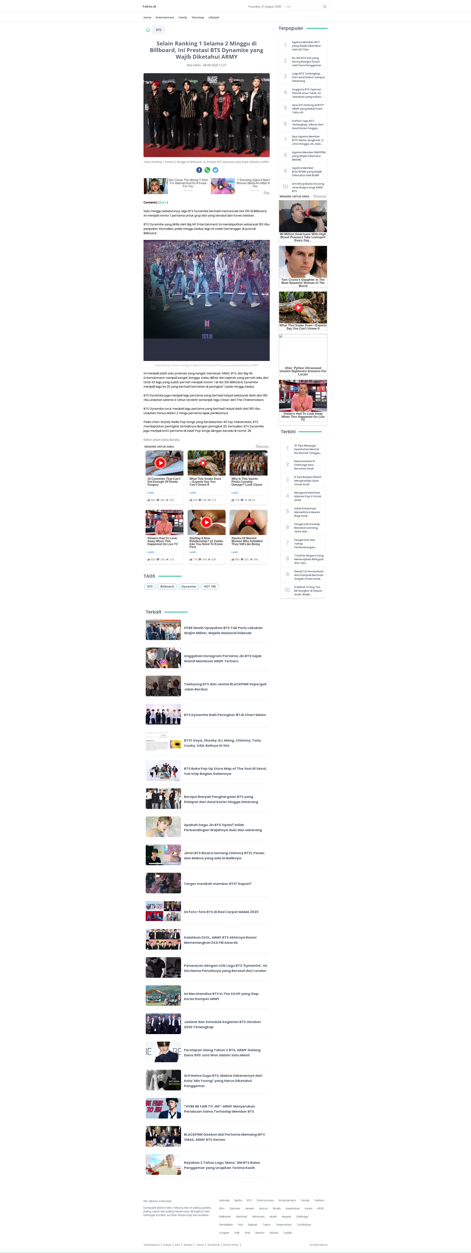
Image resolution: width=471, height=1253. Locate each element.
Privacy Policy (230, 1244)
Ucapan (224, 1233)
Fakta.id (149, 6)
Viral (247, 1233)
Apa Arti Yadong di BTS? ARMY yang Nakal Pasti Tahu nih (308, 108)
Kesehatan (293, 1208)
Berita (238, 1200)
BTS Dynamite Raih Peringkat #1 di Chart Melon (225, 715)
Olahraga (302, 1216)
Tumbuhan (304, 1225)
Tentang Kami (152, 1244)
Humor (263, 1208)
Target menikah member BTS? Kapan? (218, 883)
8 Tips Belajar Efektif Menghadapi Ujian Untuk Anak (307, 480)
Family (183, 17)
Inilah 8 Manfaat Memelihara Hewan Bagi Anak (307, 512)
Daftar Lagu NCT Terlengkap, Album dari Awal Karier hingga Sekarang (307, 124)
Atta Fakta (194, 65)
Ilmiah (277, 1208)
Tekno (267, 1225)
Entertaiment (287, 1200)
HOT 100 (210, 586)
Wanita (259, 1233)
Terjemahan (284, 1225)
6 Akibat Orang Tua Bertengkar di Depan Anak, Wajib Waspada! (308, 590)
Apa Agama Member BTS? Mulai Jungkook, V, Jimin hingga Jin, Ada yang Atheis (308, 140)
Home (147, 17)
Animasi (224, 1200)
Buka (162, 202)
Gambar (235, 1208)
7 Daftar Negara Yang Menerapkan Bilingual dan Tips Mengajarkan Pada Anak (309, 559)
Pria (240, 1225)
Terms (200, 1244)
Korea (308, 1208)
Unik (237, 1233)
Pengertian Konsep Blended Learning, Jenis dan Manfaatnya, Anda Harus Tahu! (307, 527)
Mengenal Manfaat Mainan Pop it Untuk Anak (307, 496)
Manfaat (241, 1216)
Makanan (225, 1216)
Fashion (319, 1200)
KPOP (320, 1208)
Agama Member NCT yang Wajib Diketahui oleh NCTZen (306, 45)
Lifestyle (213, 17)
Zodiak (288, 1233)
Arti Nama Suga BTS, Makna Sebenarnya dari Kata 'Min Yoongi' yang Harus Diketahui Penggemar (223, 1080)
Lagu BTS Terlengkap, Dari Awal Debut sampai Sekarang (308, 77)
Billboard (167, 586)
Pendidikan (226, 1225)
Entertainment (165, 17)
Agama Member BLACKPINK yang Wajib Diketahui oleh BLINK (307, 171)
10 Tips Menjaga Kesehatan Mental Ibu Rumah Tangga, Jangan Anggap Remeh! (307, 449)
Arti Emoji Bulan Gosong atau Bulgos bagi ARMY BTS (308, 187)
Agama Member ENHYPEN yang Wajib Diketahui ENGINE (308, 156)
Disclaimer (213, 1244)
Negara (286, 1216)
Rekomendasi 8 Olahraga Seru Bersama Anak (304, 464)
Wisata (274, 1233)
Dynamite (189, 586)
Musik (273, 1216)
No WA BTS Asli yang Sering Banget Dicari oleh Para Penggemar (306, 61)
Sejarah (253, 1225)
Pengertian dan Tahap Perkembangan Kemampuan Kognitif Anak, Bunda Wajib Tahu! (308, 543)
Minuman (258, 1216)
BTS (158, 30)
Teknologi (198, 17)
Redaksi (188, 1244)
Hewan (249, 1208)
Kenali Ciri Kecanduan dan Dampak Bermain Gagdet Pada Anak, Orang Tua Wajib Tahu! (309, 575)
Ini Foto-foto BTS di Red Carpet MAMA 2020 (221, 912)
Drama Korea (265, 1200)
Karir (177, 1244)
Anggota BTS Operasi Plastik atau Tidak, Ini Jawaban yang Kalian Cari (306, 93)
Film (221, 1208)
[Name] (325, 6)
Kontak (167, 1244)
